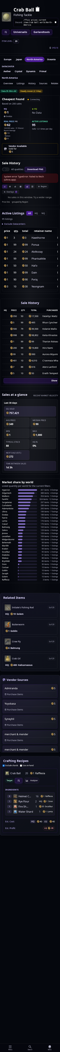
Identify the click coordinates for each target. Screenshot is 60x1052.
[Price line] (4, 187)
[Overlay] (27, 187)
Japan (19, 59)
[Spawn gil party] (5, 112)
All (29, 213)
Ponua (35, 244)
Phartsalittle (39, 258)
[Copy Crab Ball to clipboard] (37, 10)
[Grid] (32, 187)
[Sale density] (20, 187)
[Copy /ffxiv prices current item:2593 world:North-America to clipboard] (55, 22)
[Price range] (15, 187)
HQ (36, 213)
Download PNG (35, 169)
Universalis (20, 32)
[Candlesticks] (9, 187)
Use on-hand (28, 765)
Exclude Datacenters (14, 223)
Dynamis (30, 71)
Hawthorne (38, 237)
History (32, 83)
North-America (34, 59)
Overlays (11, 192)
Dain (34, 272)
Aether (7, 71)
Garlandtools (42, 32)
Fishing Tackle (23, 15)
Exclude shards (11, 765)
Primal (42, 71)
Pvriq (35, 279)
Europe (7, 59)
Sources (43, 83)
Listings (21, 83)
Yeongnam (38, 286)
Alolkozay (37, 251)
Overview (8, 83)
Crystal (18, 71)
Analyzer (34, 780)
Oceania (51, 59)
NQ (43, 213)
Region (44, 186)
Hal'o (34, 265)
